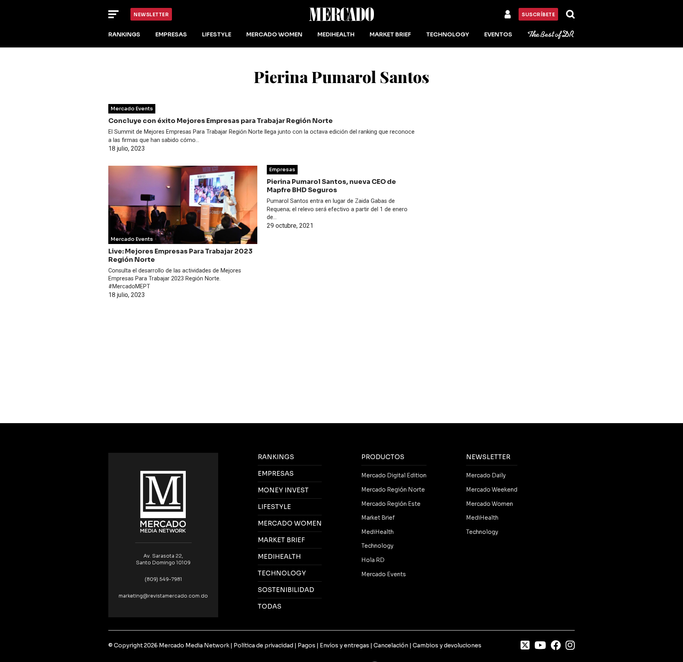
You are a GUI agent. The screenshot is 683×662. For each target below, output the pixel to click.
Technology (447, 34)
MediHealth (336, 34)
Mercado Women (274, 34)
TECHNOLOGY (282, 573)
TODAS (269, 606)
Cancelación (391, 645)
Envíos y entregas (344, 645)
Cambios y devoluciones (447, 645)
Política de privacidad (263, 645)
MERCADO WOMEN (290, 523)
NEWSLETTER (488, 457)
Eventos (498, 34)
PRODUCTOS (382, 457)
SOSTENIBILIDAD (286, 590)
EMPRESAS (276, 473)
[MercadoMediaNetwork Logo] (163, 501)
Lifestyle (216, 34)
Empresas (171, 34)
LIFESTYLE (274, 507)
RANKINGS (276, 457)
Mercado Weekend (491, 489)
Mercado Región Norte (393, 489)
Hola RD (373, 560)
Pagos (306, 645)
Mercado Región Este (391, 503)
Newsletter (151, 14)
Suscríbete (538, 14)
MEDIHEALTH (279, 556)
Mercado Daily (486, 475)
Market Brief (390, 34)
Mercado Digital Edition (393, 475)
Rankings (124, 34)
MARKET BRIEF (281, 540)
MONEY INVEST (283, 490)
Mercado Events (132, 109)
